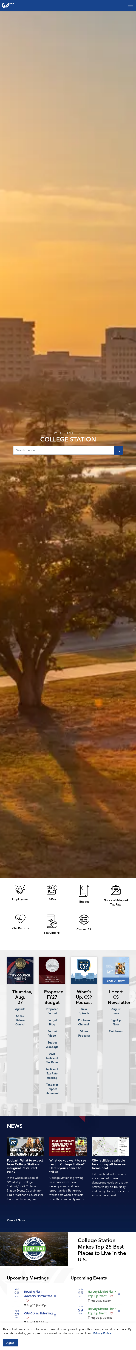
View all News (16, 1220)
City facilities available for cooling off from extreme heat (109, 1164)
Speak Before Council (20, 1020)
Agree (10, 1342)
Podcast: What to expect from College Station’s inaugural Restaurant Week (25, 1166)
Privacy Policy (102, 1333)
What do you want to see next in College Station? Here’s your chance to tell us (67, 1166)
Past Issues (116, 1031)
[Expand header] (130, 5)
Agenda (20, 1009)
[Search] (118, 450)
